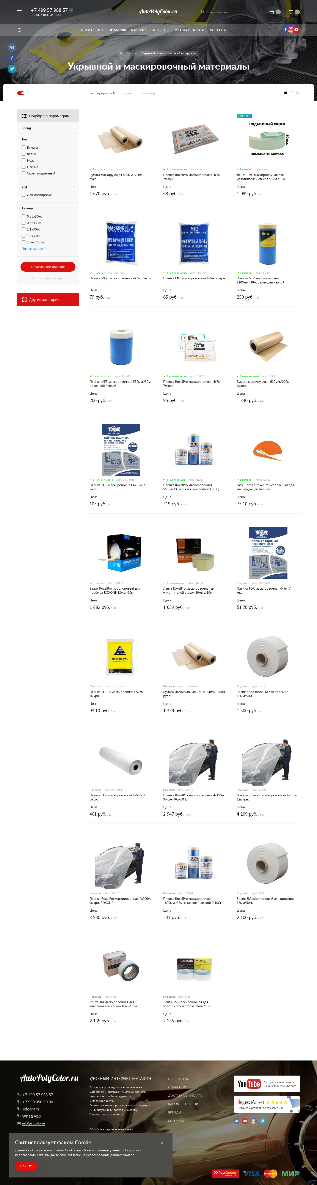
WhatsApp (31, 1116)
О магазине (178, 1087)
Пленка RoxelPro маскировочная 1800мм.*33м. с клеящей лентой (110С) (192, 901)
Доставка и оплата (185, 1095)
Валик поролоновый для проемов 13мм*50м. (262, 694)
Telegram (30, 1109)
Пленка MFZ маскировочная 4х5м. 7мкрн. (194, 278)
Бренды (174, 1112)
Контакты (176, 1121)
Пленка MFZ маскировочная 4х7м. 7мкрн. (120, 278)
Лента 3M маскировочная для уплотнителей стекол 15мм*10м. (187, 1004)
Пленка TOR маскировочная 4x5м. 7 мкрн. (264, 590)
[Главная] (121, 53)
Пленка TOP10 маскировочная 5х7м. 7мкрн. (116, 694)
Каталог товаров (183, 1104)
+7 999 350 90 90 (37, 1101)
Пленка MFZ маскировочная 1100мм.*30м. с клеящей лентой (260, 280)
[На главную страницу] (158, 11)
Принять (26, 1166)
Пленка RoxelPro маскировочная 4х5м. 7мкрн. (192, 177)
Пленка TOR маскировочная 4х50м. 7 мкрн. (117, 797)
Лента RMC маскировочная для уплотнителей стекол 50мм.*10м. (261, 177)
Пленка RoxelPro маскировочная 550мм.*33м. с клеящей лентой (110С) (191, 487)
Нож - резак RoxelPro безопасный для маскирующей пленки (265, 487)
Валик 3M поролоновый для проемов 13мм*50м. (265, 901)
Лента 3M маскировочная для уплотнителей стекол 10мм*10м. (113, 1004)
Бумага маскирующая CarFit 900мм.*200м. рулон (194, 694)
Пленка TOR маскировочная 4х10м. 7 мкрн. (117, 487)
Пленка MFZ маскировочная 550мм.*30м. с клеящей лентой (120, 384)
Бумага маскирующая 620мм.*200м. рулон (263, 384)
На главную (178, 1079)
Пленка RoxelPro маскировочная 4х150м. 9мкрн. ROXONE (194, 797)
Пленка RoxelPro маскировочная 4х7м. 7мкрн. (192, 384)
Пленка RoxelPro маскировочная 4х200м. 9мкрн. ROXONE (120, 901)
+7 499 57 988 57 (49, 9)
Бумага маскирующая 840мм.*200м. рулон (116, 177)
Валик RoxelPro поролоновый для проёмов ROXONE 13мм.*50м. (114, 590)
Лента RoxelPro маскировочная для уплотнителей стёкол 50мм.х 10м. (189, 590)
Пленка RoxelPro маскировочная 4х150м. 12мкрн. (267, 797)
